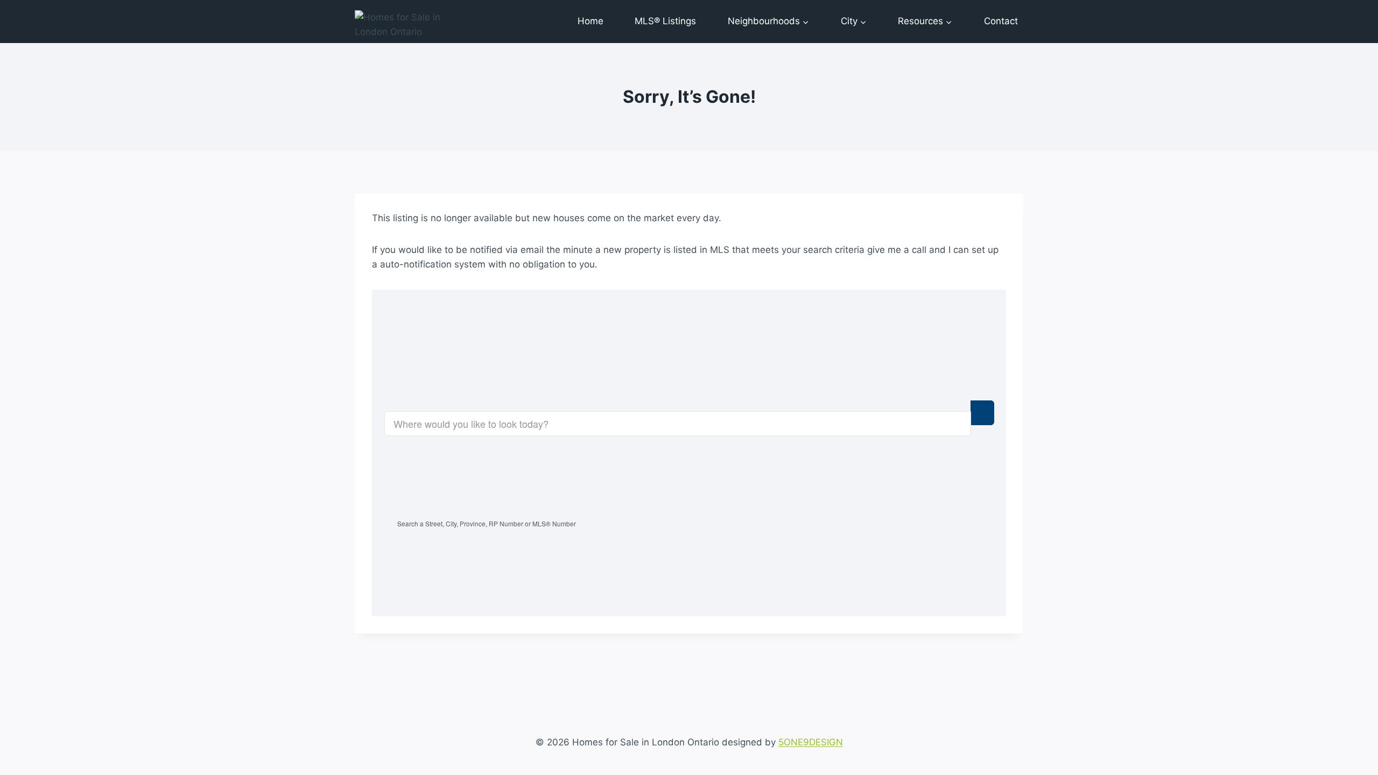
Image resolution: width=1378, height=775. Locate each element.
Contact (1001, 21)
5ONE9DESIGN (810, 742)
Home (590, 21)
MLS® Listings (665, 21)
